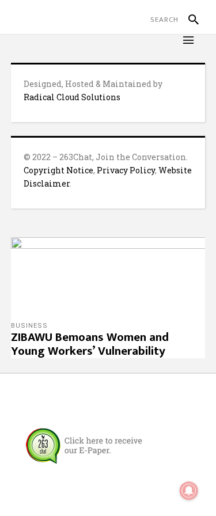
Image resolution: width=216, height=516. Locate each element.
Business (29, 325)
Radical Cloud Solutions (72, 97)
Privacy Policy (126, 170)
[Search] (189, 19)
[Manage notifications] (189, 490)
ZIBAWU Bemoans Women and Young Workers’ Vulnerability (90, 344)
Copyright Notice (58, 170)
